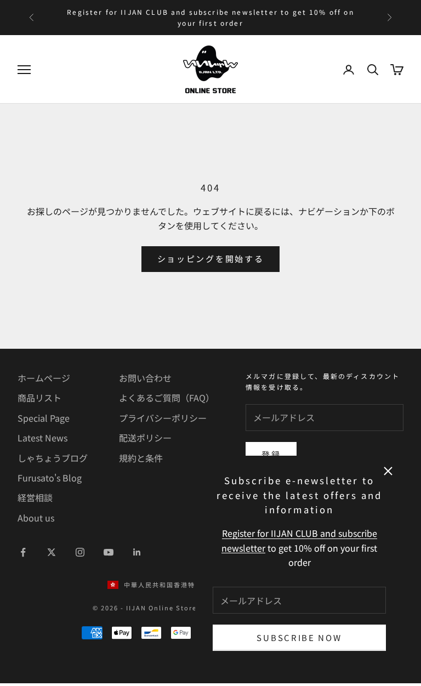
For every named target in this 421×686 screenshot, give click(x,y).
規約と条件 (141, 457)
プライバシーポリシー (163, 417)
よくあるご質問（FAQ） (166, 397)
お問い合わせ (145, 377)
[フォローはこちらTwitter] (51, 552)
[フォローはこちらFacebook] (23, 552)
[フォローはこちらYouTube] (108, 552)
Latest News (42, 437)
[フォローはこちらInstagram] (80, 552)
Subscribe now (299, 637)
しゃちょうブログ (53, 457)
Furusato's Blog (50, 477)
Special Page (44, 417)
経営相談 (35, 497)
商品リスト (39, 397)
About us (36, 517)
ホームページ (44, 377)
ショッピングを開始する (210, 258)
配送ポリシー (145, 437)
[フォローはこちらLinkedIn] (137, 552)
